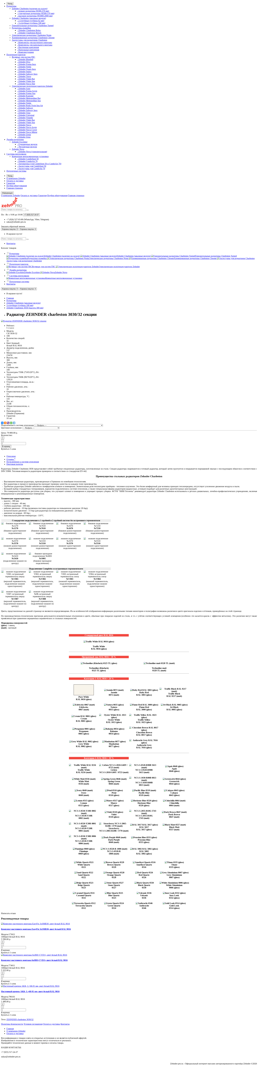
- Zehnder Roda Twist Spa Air (30, 105)
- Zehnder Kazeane (25, 96)
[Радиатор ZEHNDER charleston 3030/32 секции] (23, 321)
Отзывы (10, 459)
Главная (10, 298)
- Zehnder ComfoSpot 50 (28, 159)
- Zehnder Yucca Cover (27, 130)
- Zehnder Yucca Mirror (27, 132)
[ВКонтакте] (2, 423)
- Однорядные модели (27, 144)
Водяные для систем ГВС (23, 57)
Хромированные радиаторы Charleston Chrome (33, 37)
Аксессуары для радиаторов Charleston (29, 40)
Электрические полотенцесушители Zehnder (32, 86)
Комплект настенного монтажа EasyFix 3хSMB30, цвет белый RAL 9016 (36, 929)
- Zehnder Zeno (24, 137)
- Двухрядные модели (27, 147)
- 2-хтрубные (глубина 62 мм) (30, 21)
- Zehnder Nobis (24, 67)
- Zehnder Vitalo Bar (26, 79)
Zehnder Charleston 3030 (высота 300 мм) (24, 308)
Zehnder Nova (18, 149)
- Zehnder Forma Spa (26, 93)
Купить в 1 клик (8, 952)
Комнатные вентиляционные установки (30, 156)
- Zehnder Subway (25, 108)
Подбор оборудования (16, 186)
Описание (11, 456)
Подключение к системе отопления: (17, 425)
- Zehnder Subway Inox (27, 74)
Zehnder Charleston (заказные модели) (29, 18)
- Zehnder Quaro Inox (26, 69)
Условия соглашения (33, 1024)
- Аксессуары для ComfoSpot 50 (31, 166)
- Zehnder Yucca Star (26, 84)
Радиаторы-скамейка (21, 28)
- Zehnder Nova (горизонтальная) (32, 151)
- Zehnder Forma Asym (27, 91)
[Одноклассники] (5, 423)
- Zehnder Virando (25, 117)
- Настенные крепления (28, 47)
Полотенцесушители (16, 54)
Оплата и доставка (15, 181)
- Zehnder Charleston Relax (29, 30)
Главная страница (14, 188)
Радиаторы (11, 6)
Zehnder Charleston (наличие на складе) (29, 8)
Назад (10, 4)
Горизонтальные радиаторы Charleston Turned (32, 25)
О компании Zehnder (15, 178)
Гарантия (10, 183)
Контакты (10, 243)
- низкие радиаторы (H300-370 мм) (33, 11)
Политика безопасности (12, 1024)
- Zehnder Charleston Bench (29, 33)
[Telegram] (14, 423)
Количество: (6, 435)
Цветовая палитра (14, 464)
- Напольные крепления (28, 50)
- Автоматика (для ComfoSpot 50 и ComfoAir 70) (39, 164)
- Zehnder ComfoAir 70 (27, 161)
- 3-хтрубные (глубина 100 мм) (31, 23)
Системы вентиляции (16, 154)
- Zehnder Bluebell (25, 59)
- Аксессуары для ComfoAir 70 (31, 168)
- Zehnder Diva (23, 62)
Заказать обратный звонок (13, 226)
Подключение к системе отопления (22, 462)
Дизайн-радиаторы (15, 139)
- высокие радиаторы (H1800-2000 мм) (35, 16)
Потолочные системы (16, 171)
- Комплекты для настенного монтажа (34, 42)
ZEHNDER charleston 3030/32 (19, 1019)
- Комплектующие (25, 52)
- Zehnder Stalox (24, 71)
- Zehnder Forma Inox (26, 64)
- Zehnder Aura (23, 88)
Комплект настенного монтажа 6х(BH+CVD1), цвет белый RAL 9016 (34, 960)
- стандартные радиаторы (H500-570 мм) (35, 13)
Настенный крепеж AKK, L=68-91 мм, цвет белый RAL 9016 (30, 991)
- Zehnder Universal (25, 115)
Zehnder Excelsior (19, 142)
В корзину (6, 446)
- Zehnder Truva (24, 76)
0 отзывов (10, 328)
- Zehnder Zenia (24, 134)
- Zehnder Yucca (24, 125)
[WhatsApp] (11, 423)
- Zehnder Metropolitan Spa (29, 101)
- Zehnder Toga (23, 113)
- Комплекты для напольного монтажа (34, 45)
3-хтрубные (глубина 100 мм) (19, 305)
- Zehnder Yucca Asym (27, 127)
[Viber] (8, 423)
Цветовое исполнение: (11, 428)
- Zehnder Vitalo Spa (26, 81)
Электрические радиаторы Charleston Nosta (31, 35)
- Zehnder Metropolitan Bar (29, 98)
